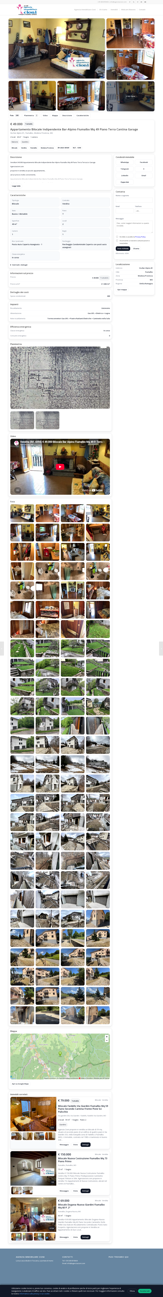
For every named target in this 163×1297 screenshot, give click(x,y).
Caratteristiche (83, 115)
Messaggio (64, 1144)
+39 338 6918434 (103, 2)
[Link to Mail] (141, 2)
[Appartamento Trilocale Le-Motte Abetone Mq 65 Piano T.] (161, 649)
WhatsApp (125, 162)
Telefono (138, 206)
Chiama (136, 248)
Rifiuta (132, 1291)
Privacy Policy (140, 237)
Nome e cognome (122, 195)
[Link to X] (133, 2)
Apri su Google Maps (20, 1084)
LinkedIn (124, 175)
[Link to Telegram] (137, 2)
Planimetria (30, 115)
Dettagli (85, 1144)
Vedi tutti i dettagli (20, 265)
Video (45, 115)
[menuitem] (85, 9)
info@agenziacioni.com (118, 2)
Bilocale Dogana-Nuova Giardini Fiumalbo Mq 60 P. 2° (81, 1206)
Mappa (55, 115)
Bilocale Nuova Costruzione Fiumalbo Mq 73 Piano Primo (82, 1160)
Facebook (144, 162)
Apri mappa (122, 289)
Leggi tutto (16, 186)
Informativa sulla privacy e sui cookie (34, 1293)
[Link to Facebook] (130, 2)
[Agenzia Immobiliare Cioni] (27, 9)
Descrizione (67, 115)
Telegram (125, 169)
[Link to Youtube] (145, 2)
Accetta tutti (145, 1291)
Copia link (125, 182)
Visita (75, 1144)
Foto (14, 115)
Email (144, 175)
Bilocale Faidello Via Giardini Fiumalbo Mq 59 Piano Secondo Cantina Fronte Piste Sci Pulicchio (83, 1108)
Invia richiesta (122, 249)
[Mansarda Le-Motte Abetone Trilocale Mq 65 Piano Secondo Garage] (2, 649)
